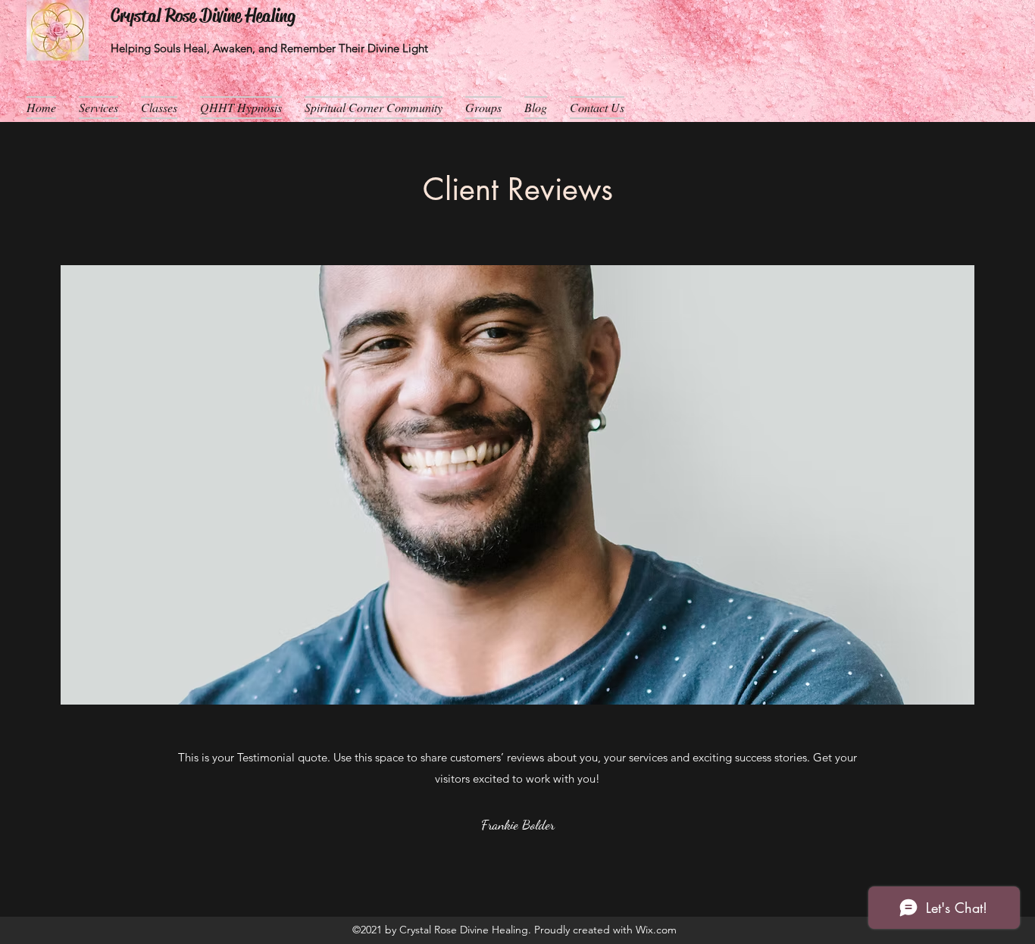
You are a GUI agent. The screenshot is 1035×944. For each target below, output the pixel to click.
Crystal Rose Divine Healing (203, 16)
